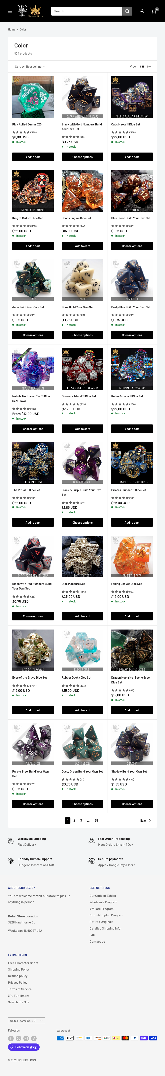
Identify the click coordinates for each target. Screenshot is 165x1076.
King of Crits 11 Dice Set (27, 218)
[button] (24, 132)
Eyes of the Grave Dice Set (29, 677)
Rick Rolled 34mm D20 (27, 124)
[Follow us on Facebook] (11, 1038)
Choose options (82, 157)
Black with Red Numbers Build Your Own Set (32, 586)
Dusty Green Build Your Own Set (82, 771)
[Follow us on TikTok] (34, 1038)
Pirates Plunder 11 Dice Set (128, 490)
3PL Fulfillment (18, 995)
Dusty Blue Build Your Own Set (131, 307)
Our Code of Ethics (103, 895)
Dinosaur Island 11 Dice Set (79, 396)
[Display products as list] (149, 66)
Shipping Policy (19, 969)
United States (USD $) (23, 1020)
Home (11, 29)
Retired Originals (101, 921)
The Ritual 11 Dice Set (26, 490)
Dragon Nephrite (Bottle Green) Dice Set (131, 680)
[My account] (142, 11)
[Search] (127, 11)
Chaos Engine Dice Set (76, 218)
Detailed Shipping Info (105, 928)
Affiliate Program (101, 909)
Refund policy (18, 976)
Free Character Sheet (23, 963)
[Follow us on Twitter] (18, 1038)
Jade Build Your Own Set (28, 307)
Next (143, 820)
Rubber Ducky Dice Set (77, 677)
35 (96, 820)
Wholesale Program (103, 902)
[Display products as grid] (142, 66)
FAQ (92, 935)
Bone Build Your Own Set (78, 307)
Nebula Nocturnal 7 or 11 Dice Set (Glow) (31, 398)
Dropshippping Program (106, 915)
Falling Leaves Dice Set (126, 583)
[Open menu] (10, 11)
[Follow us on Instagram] (26, 1038)
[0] (153, 11)
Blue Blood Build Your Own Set (131, 218)
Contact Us (97, 941)
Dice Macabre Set (73, 583)
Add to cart (33, 157)
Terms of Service (20, 989)
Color (23, 29)
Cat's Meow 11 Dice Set (125, 124)
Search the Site (19, 1002)
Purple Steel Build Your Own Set (30, 774)
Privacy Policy (17, 982)
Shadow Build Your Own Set (129, 771)
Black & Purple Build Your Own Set (81, 492)
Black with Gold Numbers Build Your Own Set (82, 126)
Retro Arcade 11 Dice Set (127, 396)
